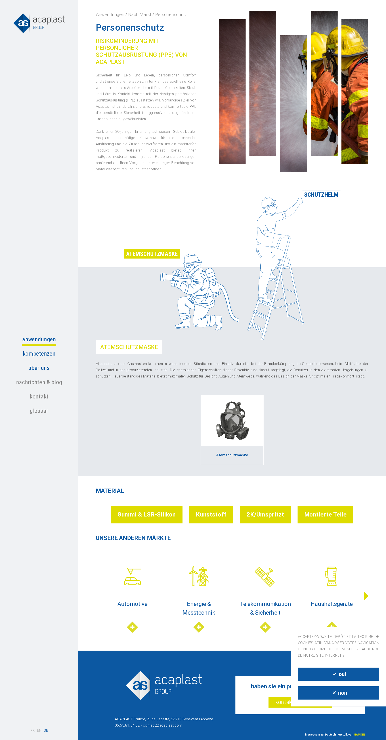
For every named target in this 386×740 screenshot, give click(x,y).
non (342, 692)
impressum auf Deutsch (320, 734)
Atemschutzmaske (152, 253)
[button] (366, 596)
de (46, 730)
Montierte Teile (325, 514)
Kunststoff (211, 514)
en (39, 730)
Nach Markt (139, 14)
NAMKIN (359, 734)
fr (32, 730)
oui (342, 674)
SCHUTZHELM (321, 194)
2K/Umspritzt (265, 514)
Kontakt (39, 396)
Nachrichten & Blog (39, 382)
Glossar (39, 410)
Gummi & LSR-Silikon (146, 514)
